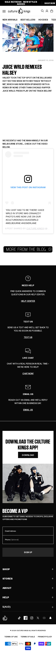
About (7, 588)
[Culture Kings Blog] (28, 249)
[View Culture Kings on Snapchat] (50, 618)
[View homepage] (19, 11)
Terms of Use (11, 636)
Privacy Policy (45, 636)
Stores (7, 578)
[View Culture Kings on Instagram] (32, 618)
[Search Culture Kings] (42, 11)
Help (5, 597)
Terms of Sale (28, 636)
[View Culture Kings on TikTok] (19, 618)
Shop (6, 569)
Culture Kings (35, 228)
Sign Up (28, 552)
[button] (52, 11)
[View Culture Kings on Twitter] (38, 618)
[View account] (47, 11)
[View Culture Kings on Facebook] (25, 618)
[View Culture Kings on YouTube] (44, 618)
